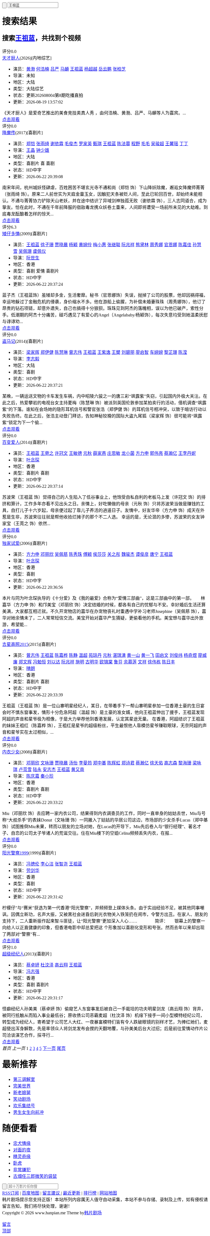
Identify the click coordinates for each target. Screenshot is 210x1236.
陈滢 (182, 352)
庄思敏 (113, 453)
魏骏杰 (128, 554)
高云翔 (61, 965)
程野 (135, 143)
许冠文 (61, 453)
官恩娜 (170, 244)
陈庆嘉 (32, 776)
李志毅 (32, 359)
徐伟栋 (154, 662)
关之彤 (113, 554)
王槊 (116, 352)
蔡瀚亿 (170, 453)
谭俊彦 (142, 554)
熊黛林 (142, 244)
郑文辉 (25, 662)
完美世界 (22, 1086)
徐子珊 (47, 244)
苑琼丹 (95, 655)
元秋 (87, 453)
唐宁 (154, 554)
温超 (83, 655)
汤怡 (73, 763)
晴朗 (30, 668)
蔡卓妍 (32, 965)
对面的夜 (22, 1150)
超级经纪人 (13, 954)
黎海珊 (184, 763)
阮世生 (32, 258)
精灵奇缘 (22, 1156)
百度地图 (30, 1193)
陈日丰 (168, 662)
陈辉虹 (113, 763)
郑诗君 (128, 763)
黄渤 (30, 69)
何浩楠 (42, 69)
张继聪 (113, 244)
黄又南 (77, 769)
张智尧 (61, 864)
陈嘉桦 (61, 655)
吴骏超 (157, 143)
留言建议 (51, 1193)
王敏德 (75, 453)
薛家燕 (99, 453)
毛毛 (145, 143)
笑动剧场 (22, 1099)
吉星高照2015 (15, 644)
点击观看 (11, 119)
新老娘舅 (22, 1092)
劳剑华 (32, 870)
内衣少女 (11, 752)
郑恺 (30, 143)
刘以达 (53, 662)
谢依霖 (56, 143)
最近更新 (71, 1193)
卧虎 (17, 1163)
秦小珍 (47, 776)
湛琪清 (119, 655)
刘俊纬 (176, 655)
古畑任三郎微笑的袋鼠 (35, 1176)
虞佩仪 (39, 251)
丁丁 (183, 143)
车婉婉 (156, 352)
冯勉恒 (39, 662)
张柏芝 (119, 69)
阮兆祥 (128, 244)
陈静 (73, 655)
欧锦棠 (106, 662)
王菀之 (47, 453)
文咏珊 (47, 763)
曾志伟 (75, 352)
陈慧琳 (61, 352)
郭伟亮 (156, 453)
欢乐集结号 (24, 1105)
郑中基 (99, 763)
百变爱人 (11, 442)
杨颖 (73, 244)
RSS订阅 (10, 1193)
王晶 (30, 150)
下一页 (49, 1048)
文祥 (142, 662)
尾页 (61, 1048)
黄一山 (133, 655)
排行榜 (90, 1193)
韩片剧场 (93, 1212)
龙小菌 (128, 453)
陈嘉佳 (184, 244)
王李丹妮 (187, 453)
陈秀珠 (75, 554)
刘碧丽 (128, 352)
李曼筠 (85, 763)
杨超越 (90, 69)
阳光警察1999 (15, 853)
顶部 (6, 1231)
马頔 (64, 69)
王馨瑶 (171, 143)
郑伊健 (47, 352)
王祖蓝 (25, 38)
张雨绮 (42, 143)
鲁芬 (118, 662)
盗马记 (8, 341)
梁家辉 (32, 352)
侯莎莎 (99, 554)
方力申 (142, 453)
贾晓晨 (61, 244)
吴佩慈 (61, 554)
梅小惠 (99, 244)
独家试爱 (11, 543)
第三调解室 (24, 1079)
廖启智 (142, 352)
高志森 (170, 763)
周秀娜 (156, 244)
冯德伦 (32, 864)
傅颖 (87, 554)
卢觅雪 (25, 769)
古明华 (91, 662)
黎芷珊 (170, 352)
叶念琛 (32, 460)
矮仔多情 (11, 233)
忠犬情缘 (22, 1143)
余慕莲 (130, 662)
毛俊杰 (71, 143)
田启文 (161, 655)
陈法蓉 (123, 143)
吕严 (54, 69)
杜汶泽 (47, 965)
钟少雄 (42, 150)
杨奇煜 (190, 655)
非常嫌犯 (22, 1169)
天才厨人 (11, 58)
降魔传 (8, 132)
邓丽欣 (47, 554)
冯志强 (32, 971)
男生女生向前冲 (28, 1112)
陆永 (37, 769)
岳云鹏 (105, 69)
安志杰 (49, 769)
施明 (79, 662)
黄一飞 (147, 655)
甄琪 (97, 143)
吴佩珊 (25, 251)
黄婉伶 (85, 244)
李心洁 (47, 864)
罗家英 (85, 143)
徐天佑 (156, 763)
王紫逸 (103, 352)
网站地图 (108, 1193)
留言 (6, 1224)
